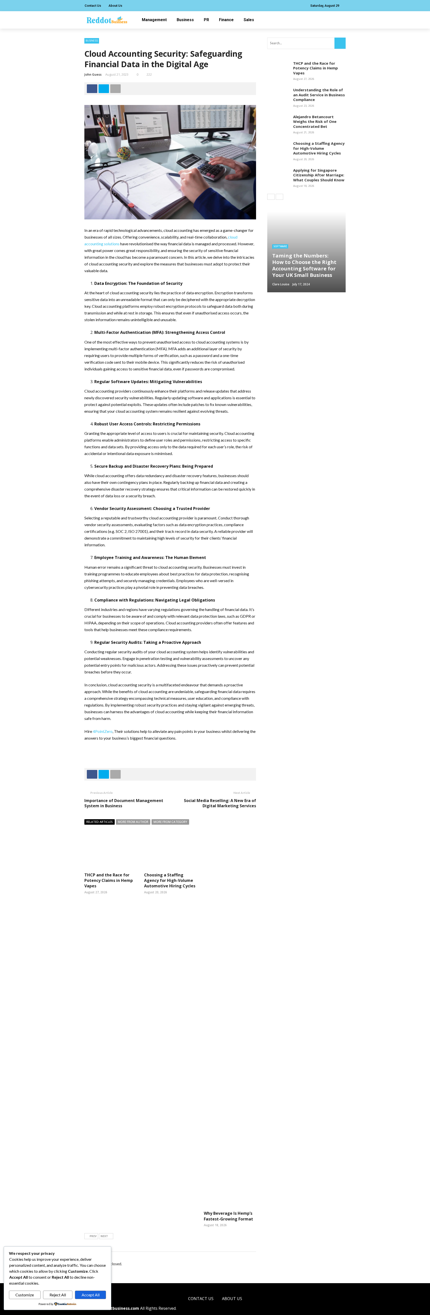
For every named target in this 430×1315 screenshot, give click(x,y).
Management (154, 19)
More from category (170, 822)
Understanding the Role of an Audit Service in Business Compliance (319, 94)
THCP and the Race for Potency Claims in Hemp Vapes (108, 880)
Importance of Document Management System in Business (123, 803)
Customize (24, 1294)
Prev (93, 1236)
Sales (249, 19)
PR (206, 19)
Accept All (91, 1294)
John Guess (93, 74)
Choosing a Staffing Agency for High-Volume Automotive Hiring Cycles (169, 880)
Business (185, 19)
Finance (226, 19)
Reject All (58, 1294)
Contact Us (93, 5)
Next (104, 1236)
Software (280, 246)
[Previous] (271, 197)
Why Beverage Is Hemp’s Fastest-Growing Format (228, 1216)
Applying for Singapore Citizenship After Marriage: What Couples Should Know (318, 175)
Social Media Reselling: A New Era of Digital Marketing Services (220, 803)
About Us (115, 5)
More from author (133, 822)
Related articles (99, 822)
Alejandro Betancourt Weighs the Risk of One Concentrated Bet (314, 121)
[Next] (279, 197)
